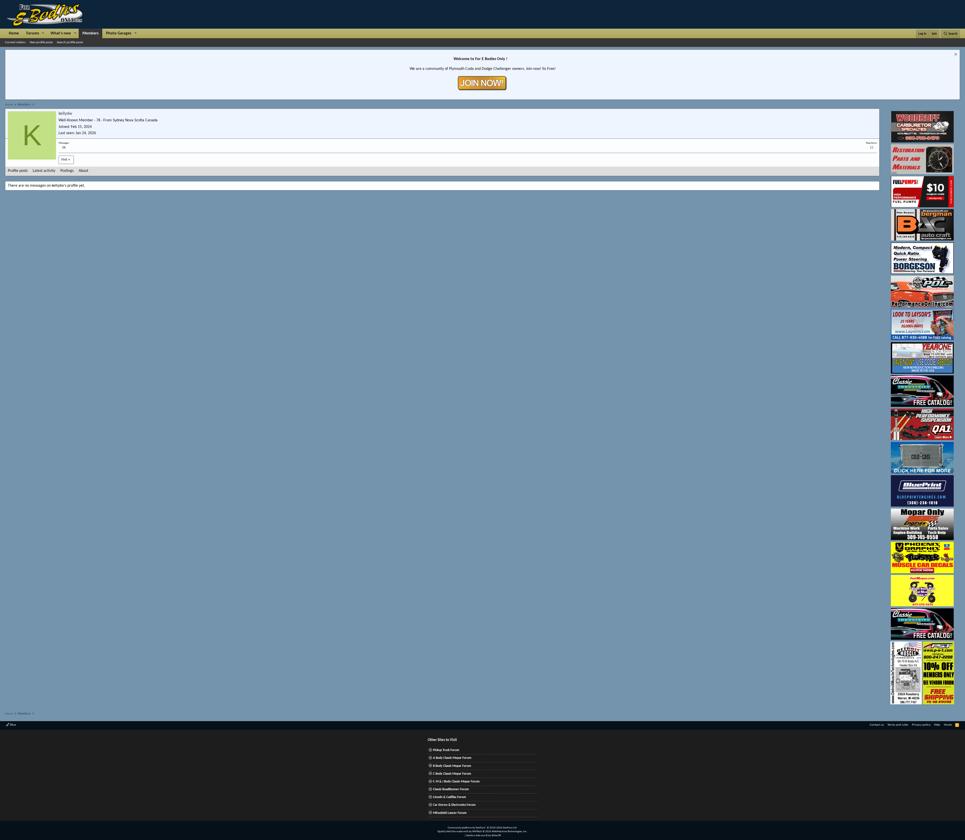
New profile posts (41, 42)
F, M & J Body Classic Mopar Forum (456, 781)
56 (64, 148)
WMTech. (499, 831)
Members (90, 33)
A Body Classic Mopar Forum (452, 758)
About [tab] (83, 171)
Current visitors (15, 42)
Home (14, 33)
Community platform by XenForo (482, 827)
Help (937, 724)
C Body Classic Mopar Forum (452, 773)
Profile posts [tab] (18, 171)
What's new (61, 33)
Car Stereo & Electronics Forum (454, 805)
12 (871, 148)
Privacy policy (921, 724)
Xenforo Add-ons (483, 835)
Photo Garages (118, 33)
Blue (12, 724)
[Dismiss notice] (955, 55)
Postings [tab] (67, 171)
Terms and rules (897, 724)
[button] (43, 33)
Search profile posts (70, 42)
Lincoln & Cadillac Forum (449, 797)
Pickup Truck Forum (446, 750)
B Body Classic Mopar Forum (452, 766)
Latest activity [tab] (44, 171)
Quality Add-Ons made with (453, 831)
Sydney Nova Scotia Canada (135, 120)
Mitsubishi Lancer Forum (450, 813)
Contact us (877, 724)
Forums (32, 33)
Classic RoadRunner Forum (451, 789)
